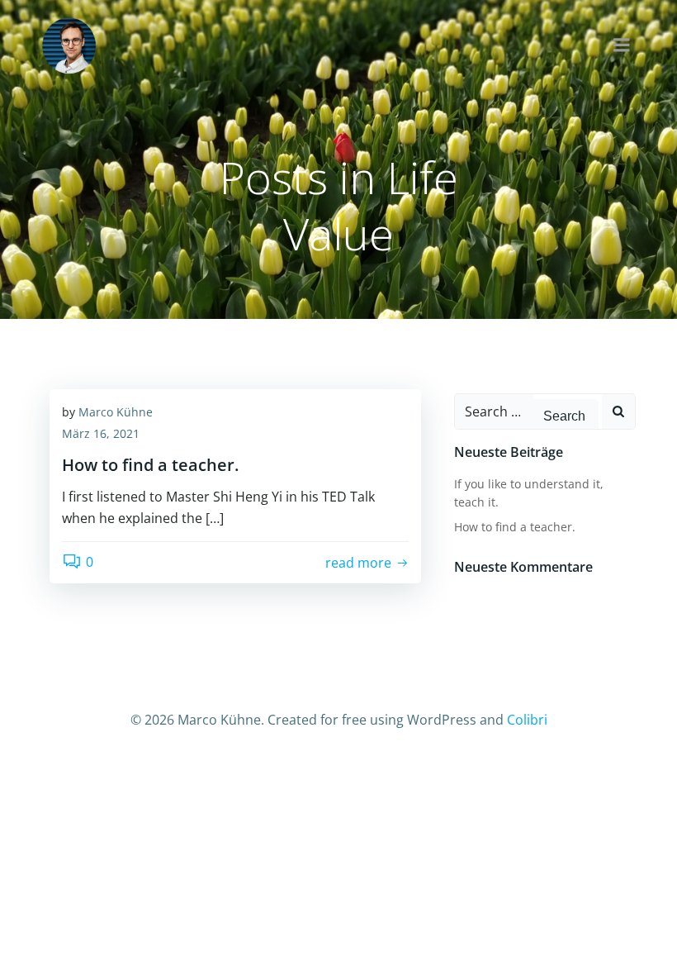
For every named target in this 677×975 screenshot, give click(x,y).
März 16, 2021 (101, 433)
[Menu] (622, 45)
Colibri (527, 720)
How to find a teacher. (514, 527)
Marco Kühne (115, 412)
